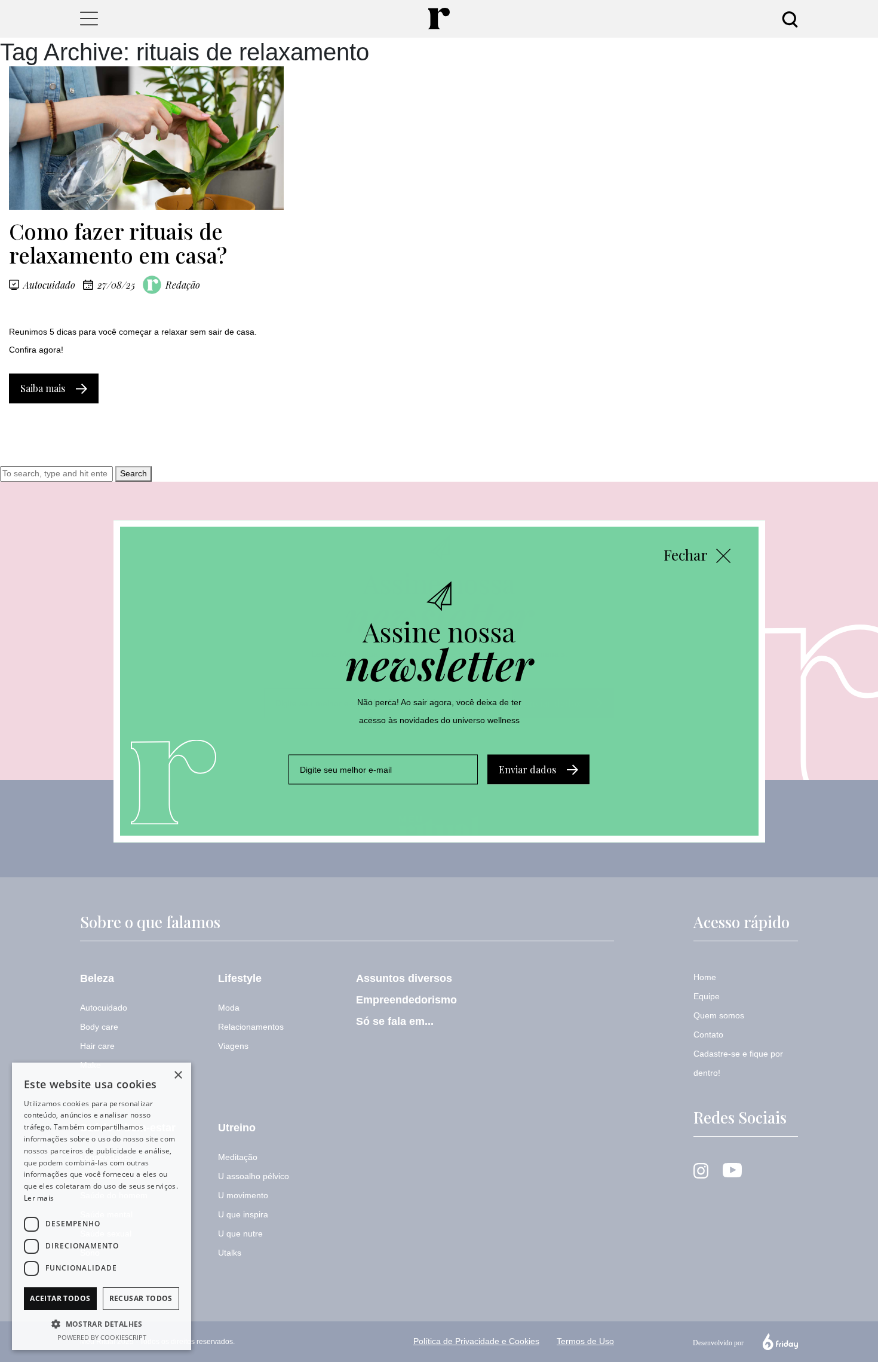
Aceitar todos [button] (60, 1298)
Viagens (233, 1046)
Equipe (706, 996)
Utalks (229, 1252)
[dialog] (101, 1206)
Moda (229, 1007)
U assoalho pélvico (253, 1176)
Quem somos (718, 1015)
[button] (101, 1324)
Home (704, 977)
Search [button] (133, 473)
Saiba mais (42, 388)
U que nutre (240, 1233)
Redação (182, 284)
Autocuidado (49, 285)
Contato (708, 1034)
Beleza (97, 978)
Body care (99, 1027)
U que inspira (243, 1214)
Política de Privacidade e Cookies (476, 1341)
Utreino (237, 1128)
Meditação (237, 1157)
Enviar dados (527, 769)
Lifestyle (240, 978)
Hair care (97, 1046)
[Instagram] (700, 1170)
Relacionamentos (251, 1027)
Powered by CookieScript (101, 1337)
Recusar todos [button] (141, 1298)
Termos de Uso (585, 1341)
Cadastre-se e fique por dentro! (738, 1063)
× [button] (177, 1075)
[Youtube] (732, 1170)
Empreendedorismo (406, 1000)
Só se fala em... (395, 1021)
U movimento (243, 1195)
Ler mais (39, 1198)
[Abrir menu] (89, 18)
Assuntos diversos (404, 978)
